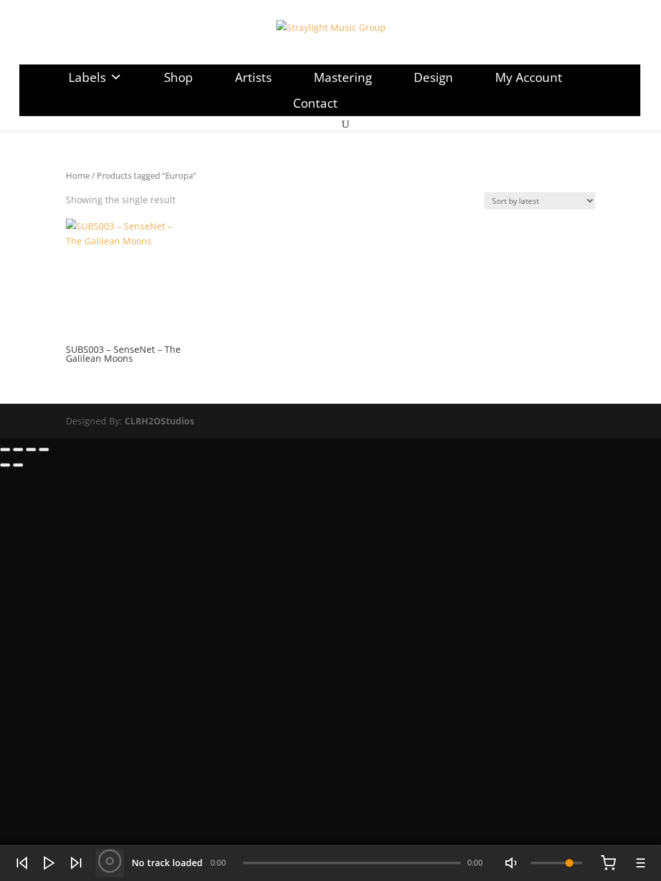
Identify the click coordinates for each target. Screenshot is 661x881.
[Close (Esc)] (44, 449)
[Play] (49, 863)
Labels (87, 77)
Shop (178, 77)
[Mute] (512, 863)
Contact (315, 103)
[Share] (31, 449)
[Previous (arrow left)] (5, 465)
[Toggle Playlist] (639, 863)
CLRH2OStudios (159, 421)
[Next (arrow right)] (18, 465)
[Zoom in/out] (5, 449)
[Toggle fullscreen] (18, 449)
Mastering (343, 77)
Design (433, 77)
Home (78, 175)
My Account (528, 77)
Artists (253, 77)
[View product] (110, 863)
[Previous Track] (22, 863)
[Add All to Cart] (608, 863)
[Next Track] (76, 863)
